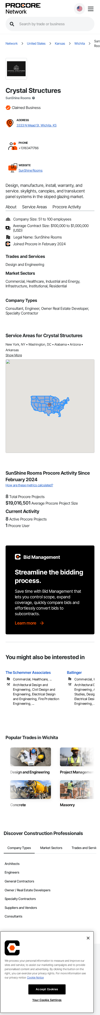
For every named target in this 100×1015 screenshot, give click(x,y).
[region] (47, 972)
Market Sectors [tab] (51, 848)
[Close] (88, 938)
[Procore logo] (23, 5)
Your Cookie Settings (47, 1000)
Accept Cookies (47, 989)
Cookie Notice (35, 977)
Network (16, 11)
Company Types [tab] (19, 848)
